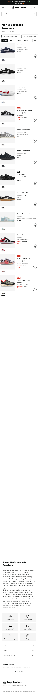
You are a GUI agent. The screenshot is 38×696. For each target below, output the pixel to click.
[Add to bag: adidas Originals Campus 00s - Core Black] (35, 162)
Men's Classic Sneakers (10, 36)
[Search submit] (34, 14)
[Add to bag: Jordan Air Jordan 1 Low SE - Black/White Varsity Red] (35, 246)
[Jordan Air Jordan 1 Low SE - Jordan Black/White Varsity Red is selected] (3, 250)
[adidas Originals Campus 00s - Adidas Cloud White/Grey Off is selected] (3, 145)
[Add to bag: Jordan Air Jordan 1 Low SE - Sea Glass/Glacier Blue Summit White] (35, 225)
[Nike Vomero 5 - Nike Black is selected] (3, 187)
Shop (5, 650)
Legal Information (9, 655)
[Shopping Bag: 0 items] (35, 7)
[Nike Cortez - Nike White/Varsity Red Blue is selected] (3, 102)
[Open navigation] (6, 7)
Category (26, 40)
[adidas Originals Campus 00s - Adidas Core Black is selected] (3, 166)
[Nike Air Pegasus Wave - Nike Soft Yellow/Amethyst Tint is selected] (3, 272)
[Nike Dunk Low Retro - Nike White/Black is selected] (3, 124)
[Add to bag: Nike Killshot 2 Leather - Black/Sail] (35, 204)
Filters (4, 40)
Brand (18, 40)
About (6, 646)
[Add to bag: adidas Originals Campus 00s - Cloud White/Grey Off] (35, 141)
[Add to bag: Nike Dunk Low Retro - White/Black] (35, 120)
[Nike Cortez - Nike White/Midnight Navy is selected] (3, 60)
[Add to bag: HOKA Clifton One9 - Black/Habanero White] (35, 289)
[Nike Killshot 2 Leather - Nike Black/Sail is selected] (3, 208)
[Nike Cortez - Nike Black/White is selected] (3, 81)
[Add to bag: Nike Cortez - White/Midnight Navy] (35, 56)
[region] (19, 2)
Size (11, 40)
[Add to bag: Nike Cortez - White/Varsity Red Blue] (35, 98)
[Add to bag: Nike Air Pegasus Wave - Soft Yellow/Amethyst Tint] (35, 267)
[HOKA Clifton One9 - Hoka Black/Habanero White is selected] (3, 293)
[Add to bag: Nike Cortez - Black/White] (35, 77)
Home (3, 20)
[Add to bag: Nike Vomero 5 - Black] (35, 183)
